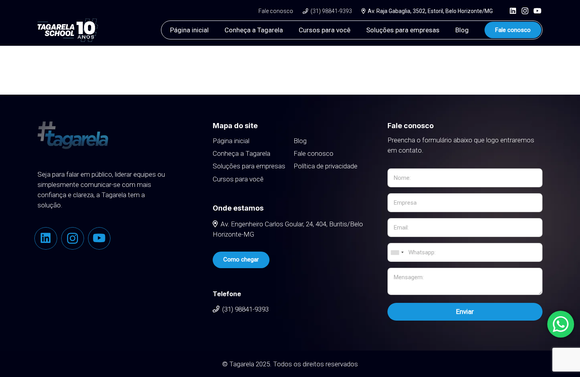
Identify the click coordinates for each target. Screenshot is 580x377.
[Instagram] (525, 11)
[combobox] (397, 252)
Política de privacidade (325, 166)
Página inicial (231, 141)
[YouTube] (537, 10)
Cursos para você (238, 179)
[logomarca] (67, 30)
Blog (300, 141)
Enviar (465, 311)
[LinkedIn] (513, 10)
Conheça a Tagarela (241, 153)
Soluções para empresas (249, 166)
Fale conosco (313, 153)
